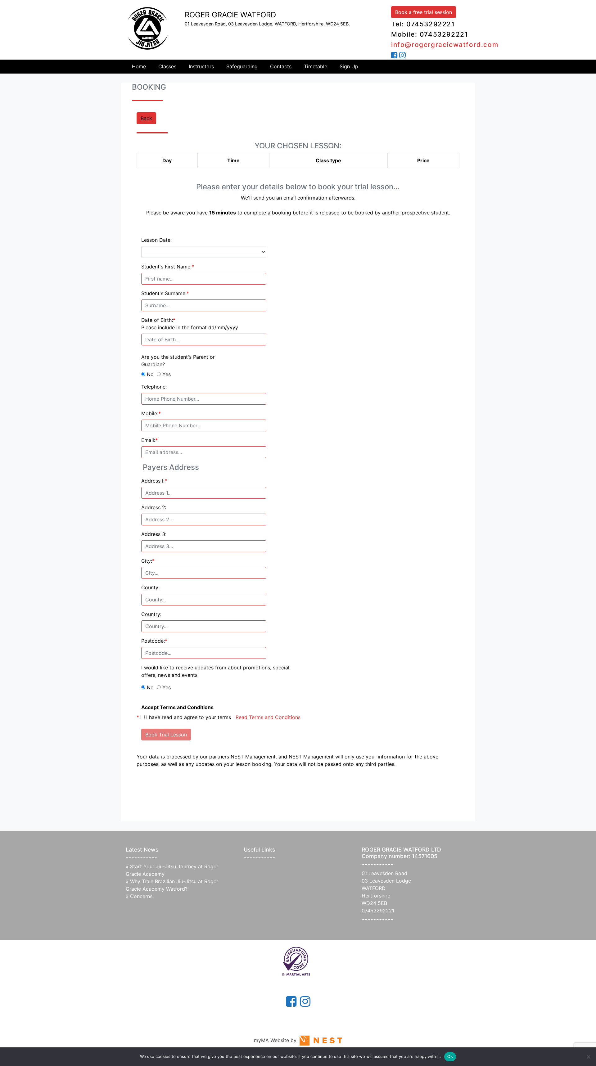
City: (148, 561)
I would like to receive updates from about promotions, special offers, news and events (215, 671)
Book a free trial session (423, 12)
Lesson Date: (156, 240)
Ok (450, 1056)
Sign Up (349, 66)
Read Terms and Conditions (268, 717)
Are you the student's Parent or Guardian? (178, 360)
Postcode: (154, 641)
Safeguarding (242, 66)
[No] (588, 1057)
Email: (149, 440)
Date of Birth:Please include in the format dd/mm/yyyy (189, 324)
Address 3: (153, 534)
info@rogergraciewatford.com (444, 44)
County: (150, 587)
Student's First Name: (167, 266)
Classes (167, 66)
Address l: (154, 481)
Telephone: (154, 387)
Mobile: (151, 413)
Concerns (141, 896)
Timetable (315, 66)
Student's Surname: (165, 293)
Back (146, 118)
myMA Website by (277, 1040)
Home (139, 66)
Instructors (201, 66)
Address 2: (153, 507)
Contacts (280, 66)
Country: (151, 614)
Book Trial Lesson (166, 734)
